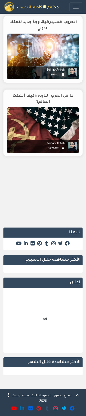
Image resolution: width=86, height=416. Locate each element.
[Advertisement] (43, 195)
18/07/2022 (54, 148)
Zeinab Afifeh (56, 70)
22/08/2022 (54, 75)
